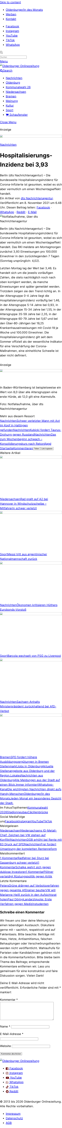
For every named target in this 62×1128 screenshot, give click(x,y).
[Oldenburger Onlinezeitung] (19, 1061)
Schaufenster (18, 114)
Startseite (6, 448)
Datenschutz (14, 1118)
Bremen (11, 96)
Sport (9, 110)
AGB (9, 1123)
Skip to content (10, 2)
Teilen (36, 449)
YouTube (12, 35)
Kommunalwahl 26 (18, 87)
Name (5, 1026)
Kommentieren (23, 448)
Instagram (12, 31)
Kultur (10, 105)
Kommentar (9, 999)
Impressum (13, 1113)
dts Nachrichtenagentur (37, 198)
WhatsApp (13, 44)
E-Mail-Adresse (11, 1034)
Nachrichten (14, 78)
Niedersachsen (16, 91)
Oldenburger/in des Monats (24, 9)
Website (5, 1046)
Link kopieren (46, 449)
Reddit (21, 212)
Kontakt (11, 19)
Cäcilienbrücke (38, 812)
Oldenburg (13, 82)
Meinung (12, 101)
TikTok (10, 40)
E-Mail (32, 212)
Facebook (12, 26)
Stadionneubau (17, 812)
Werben (11, 14)
